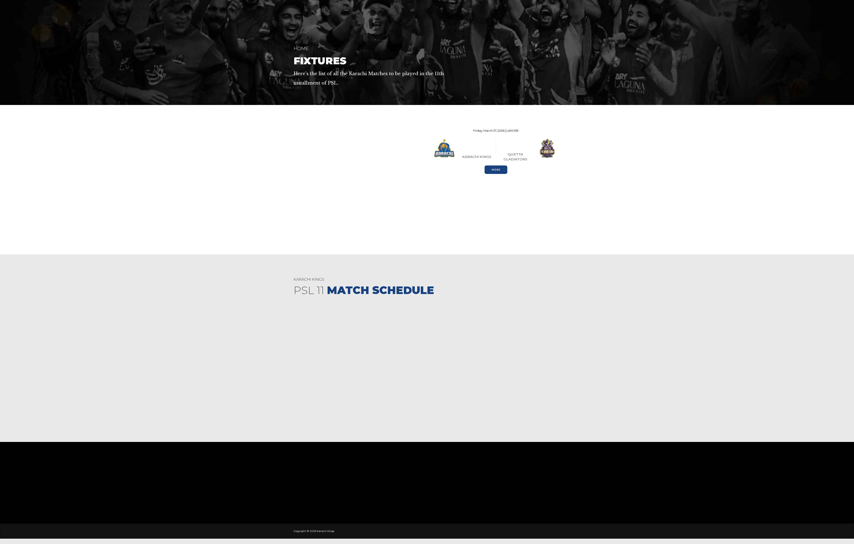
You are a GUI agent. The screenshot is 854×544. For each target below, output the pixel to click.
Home (301, 48)
